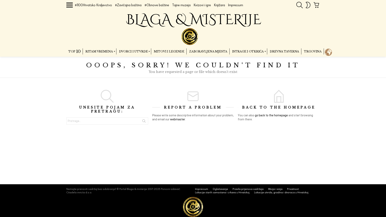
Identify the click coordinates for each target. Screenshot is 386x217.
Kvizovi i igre (202, 5)
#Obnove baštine (157, 5)
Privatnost (293, 189)
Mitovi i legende (169, 51)
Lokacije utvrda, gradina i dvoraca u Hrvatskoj (281, 192)
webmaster (177, 119)
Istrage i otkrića (248, 51)
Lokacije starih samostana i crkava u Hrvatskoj (222, 192)
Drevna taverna (284, 51)
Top (74, 51)
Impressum (235, 5)
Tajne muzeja (181, 5)
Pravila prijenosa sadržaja (248, 189)
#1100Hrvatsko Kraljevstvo (93, 5)
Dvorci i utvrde (133, 51)
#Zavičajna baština (128, 5)
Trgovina (313, 51)
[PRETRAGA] (299, 5)
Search (144, 121)
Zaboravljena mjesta (208, 51)
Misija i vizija (275, 189)
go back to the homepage (271, 115)
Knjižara (219, 5)
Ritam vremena (99, 51)
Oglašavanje (220, 189)
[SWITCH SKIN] (308, 5)
